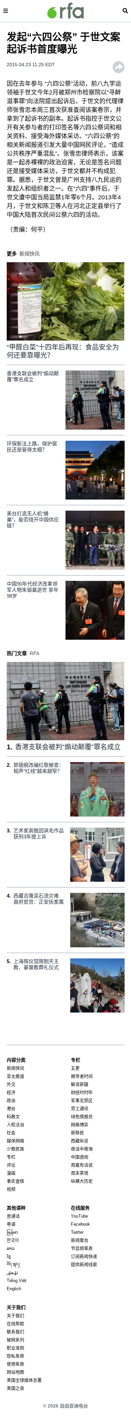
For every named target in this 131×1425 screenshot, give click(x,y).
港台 (11, 1108)
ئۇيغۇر (12, 1272)
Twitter (77, 1232)
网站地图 (15, 1372)
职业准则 (15, 1347)
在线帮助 (15, 1323)
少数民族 (15, 1148)
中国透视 (79, 1156)
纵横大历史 (82, 1181)
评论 (11, 1164)
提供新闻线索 (84, 1264)
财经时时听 (82, 1092)
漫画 (11, 1173)
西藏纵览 (79, 1140)
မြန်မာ (12, 1232)
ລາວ (10, 1248)
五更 (75, 1068)
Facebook (80, 1224)
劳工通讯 (79, 1108)
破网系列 (15, 1339)
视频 (11, 1189)
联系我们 (15, 1331)
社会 (11, 1132)
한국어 (13, 1240)
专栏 (11, 1156)
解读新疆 (79, 1084)
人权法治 (15, 1124)
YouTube (79, 1216)
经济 (11, 1092)
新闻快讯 (15, 1068)
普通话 (13, 1216)
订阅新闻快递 (84, 1256)
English (14, 1288)
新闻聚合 (79, 1240)
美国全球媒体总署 (24, 1380)
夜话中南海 (82, 1148)
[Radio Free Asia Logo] (65, 10)
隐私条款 (15, 1355)
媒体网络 (15, 1140)
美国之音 (15, 1388)
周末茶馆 (79, 1173)
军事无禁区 (82, 1100)
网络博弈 (79, 1124)
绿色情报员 (82, 1116)
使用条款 (15, 1364)
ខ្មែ (9, 1256)
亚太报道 (15, 1076)
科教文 (13, 1116)
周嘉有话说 (82, 1164)
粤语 (11, 1224)
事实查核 (15, 1181)
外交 (11, 1084)
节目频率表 (82, 1248)
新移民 (77, 1132)
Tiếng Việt (17, 1280)
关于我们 (15, 1315)
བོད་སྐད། (13, 1264)
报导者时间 (82, 1076)
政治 (11, 1100)
